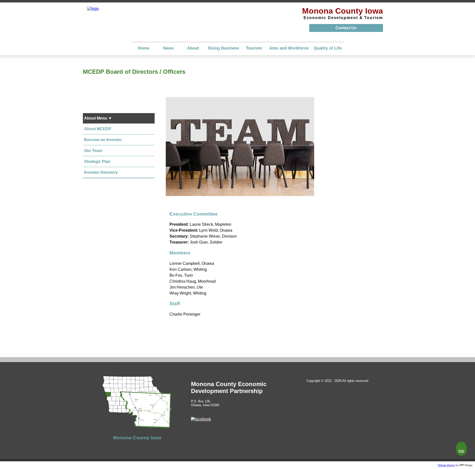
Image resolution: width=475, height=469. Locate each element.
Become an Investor (103, 140)
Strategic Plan (97, 161)
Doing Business (223, 48)
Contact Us (345, 28)
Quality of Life (328, 48)
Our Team (93, 150)
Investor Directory (101, 172)
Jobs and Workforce (289, 48)
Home (143, 48)
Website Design (446, 465)
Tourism (254, 48)
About (193, 48)
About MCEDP (97, 129)
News (168, 48)
